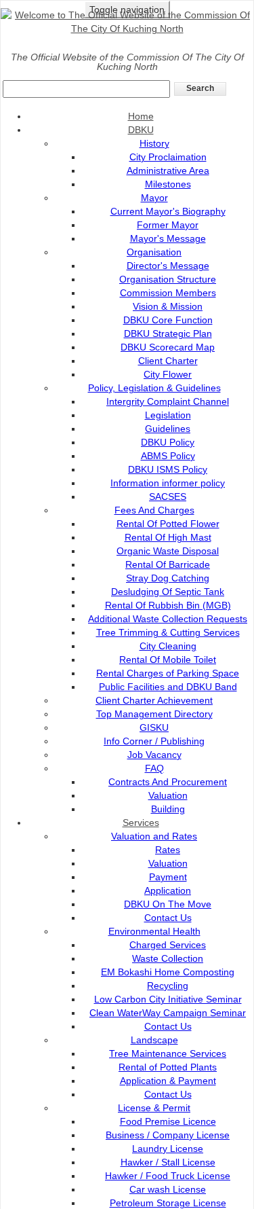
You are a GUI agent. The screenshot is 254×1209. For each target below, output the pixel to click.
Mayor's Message (168, 238)
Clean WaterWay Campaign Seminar (167, 1012)
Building (168, 809)
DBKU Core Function (168, 319)
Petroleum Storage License (168, 1202)
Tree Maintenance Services (167, 1053)
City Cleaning (168, 645)
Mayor (154, 197)
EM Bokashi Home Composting (167, 972)
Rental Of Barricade (167, 564)
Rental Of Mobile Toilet (167, 659)
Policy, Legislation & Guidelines (154, 387)
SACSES (167, 496)
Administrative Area (168, 170)
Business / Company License (168, 1135)
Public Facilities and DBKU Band (168, 686)
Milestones (168, 184)
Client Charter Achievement (154, 700)
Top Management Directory (154, 713)
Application (167, 890)
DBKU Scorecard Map (168, 347)
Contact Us (168, 917)
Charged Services (167, 944)
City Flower (168, 374)
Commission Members (168, 292)
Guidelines (167, 428)
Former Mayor (167, 224)
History (154, 143)
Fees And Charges (154, 510)
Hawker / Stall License (168, 1162)
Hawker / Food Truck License (167, 1175)
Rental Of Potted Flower (168, 523)
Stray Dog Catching (167, 578)
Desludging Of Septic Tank (167, 591)
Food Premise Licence (168, 1121)
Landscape (154, 1039)
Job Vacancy (154, 754)
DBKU (141, 129)
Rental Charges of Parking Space (167, 673)
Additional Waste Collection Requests (167, 618)
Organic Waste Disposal (168, 550)
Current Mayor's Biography (168, 211)
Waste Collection (167, 958)
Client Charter (168, 360)
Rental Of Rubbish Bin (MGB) (168, 605)
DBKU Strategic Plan (168, 333)
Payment (168, 876)
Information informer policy (167, 482)
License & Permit (154, 1107)
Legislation (168, 415)
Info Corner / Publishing (154, 741)
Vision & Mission (168, 306)
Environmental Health (154, 931)
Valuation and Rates (154, 836)
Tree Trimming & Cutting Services (168, 632)
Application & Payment (168, 1080)
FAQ (154, 768)
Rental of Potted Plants (168, 1067)
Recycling (167, 985)
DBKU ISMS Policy (167, 469)
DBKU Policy (167, 442)
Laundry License (167, 1148)
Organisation (154, 252)
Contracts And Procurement (167, 781)
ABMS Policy (168, 455)
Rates (167, 849)
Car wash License (167, 1189)
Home (141, 116)
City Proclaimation (168, 156)
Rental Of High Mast (168, 537)
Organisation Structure (167, 279)
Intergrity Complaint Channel (167, 401)
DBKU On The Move (167, 904)
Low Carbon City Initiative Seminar (168, 999)
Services (141, 822)
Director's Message (168, 265)
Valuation (168, 795)
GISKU (154, 727)
